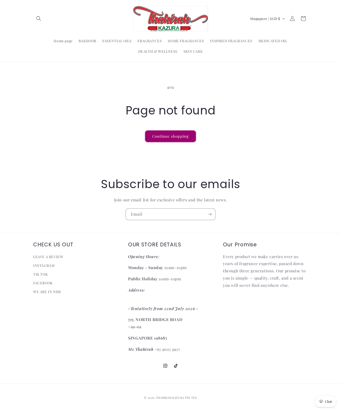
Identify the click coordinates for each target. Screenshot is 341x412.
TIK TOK (40, 274)
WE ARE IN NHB (47, 291)
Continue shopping (170, 136)
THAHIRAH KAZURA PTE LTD (176, 398)
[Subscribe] (209, 214)
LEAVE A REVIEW (48, 256)
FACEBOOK (43, 283)
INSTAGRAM (43, 265)
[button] (38, 18)
